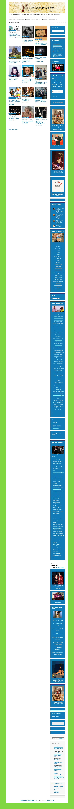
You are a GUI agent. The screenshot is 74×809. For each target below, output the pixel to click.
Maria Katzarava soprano (58, 538)
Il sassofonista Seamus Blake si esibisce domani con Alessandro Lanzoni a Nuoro (41, 59)
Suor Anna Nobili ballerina (58, 391)
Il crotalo (58, 260)
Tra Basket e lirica (58, 270)
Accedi (54, 423)
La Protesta (58, 283)
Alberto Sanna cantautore (58, 487)
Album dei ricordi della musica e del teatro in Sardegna (57, 587)
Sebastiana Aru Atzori (58, 786)
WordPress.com (50, 800)
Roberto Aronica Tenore (58, 393)
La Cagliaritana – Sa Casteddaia (53, 14)
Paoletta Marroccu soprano (58, 368)
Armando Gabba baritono (58, 400)
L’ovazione (58, 262)
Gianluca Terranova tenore (58, 327)
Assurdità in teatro (58, 634)
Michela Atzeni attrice (57, 485)
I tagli (58, 250)
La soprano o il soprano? (58, 289)
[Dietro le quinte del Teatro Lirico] (50, 21)
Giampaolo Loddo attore (58, 524)
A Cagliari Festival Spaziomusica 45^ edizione (13, 79)
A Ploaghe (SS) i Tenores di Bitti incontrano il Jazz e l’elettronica (14, 118)
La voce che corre (58, 279)
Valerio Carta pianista (57, 509)
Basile (60, 147)
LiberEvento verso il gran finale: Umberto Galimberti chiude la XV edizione (27, 80)
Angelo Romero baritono (58, 466)
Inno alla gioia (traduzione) (58, 226)
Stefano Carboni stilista (58, 496)
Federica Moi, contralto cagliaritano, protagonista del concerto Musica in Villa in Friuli (41, 122)
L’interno (58, 252)
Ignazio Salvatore (57, 146)
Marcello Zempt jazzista (58, 505)
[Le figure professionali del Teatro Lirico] (56, 21)
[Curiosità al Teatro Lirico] (64, 21)
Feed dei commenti (57, 426)
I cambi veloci (58, 258)
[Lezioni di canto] (48, 21)
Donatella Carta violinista (58, 402)
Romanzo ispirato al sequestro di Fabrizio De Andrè (58, 172)
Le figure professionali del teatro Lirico (58, 601)
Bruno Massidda (58, 409)
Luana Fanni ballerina (58, 366)
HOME (10, 14)
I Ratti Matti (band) (57, 507)
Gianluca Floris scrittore (58, 476)
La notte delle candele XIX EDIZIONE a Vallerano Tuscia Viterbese (27, 60)
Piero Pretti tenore (57, 495)
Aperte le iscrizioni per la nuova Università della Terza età (59, 222)
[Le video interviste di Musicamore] (58, 21)
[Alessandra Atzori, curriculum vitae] (62, 21)
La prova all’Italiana (58, 285)
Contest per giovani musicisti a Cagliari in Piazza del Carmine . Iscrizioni (14, 102)
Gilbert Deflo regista (57, 489)
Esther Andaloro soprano (58, 533)
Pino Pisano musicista (57, 518)
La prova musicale (58, 268)
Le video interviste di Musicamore (16, 19)
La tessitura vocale (58, 264)
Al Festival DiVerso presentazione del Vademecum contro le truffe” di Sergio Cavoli (15, 35)
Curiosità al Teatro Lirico (14, 22)
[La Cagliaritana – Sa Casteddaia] (52, 21)
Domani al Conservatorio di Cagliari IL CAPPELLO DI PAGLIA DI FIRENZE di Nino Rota (59, 776)
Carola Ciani (55, 551)
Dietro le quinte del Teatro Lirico (37, 14)
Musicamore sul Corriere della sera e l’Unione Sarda (20, 17)
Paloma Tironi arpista (57, 479)
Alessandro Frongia (57, 555)
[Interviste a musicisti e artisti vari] (60, 21)
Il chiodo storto (58, 248)
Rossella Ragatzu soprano (58, 338)
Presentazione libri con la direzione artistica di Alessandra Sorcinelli (41, 43)
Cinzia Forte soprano (58, 330)
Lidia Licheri (55, 553)
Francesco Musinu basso (58, 547)
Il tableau (58, 254)
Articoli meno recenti (13, 129)
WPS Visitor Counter (60, 567)
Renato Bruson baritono (58, 318)
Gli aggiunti (58, 266)
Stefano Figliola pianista (58, 511)
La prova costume (58, 277)
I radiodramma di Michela (58, 491)
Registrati (55, 422)
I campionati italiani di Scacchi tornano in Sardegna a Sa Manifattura (28, 100)
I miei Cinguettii (56, 716)
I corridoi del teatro (58, 620)
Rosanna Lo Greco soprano (58, 395)
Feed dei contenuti (57, 425)
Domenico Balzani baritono (58, 328)
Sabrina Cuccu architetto (58, 474)
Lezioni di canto (25, 14)
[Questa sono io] (46, 21)
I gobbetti (58, 246)
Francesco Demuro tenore (56, 455)
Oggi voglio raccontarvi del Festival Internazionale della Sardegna (41, 83)
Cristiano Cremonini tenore (58, 352)
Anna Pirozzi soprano (58, 332)
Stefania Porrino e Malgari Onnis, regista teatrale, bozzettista (58, 375)
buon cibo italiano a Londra (58, 704)
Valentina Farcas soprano (58, 526)
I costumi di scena (58, 275)
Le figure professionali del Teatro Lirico (41, 17)
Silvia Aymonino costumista (58, 347)
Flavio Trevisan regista (57, 549)
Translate (61, 738)
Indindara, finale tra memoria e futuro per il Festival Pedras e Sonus (41, 102)
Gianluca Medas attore (57, 493)
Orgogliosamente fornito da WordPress (28, 800)
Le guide (58, 287)
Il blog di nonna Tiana (58, 783)
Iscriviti (55, 96)
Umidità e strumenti (58, 256)
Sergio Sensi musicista (57, 517)
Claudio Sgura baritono (58, 404)
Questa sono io (16, 14)
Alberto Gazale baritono (58, 385)
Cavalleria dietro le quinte (58, 281)
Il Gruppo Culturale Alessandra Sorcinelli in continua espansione (27, 122)
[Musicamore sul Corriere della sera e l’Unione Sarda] (54, 21)
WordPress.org (56, 428)
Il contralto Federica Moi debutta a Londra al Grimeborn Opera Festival (27, 41)
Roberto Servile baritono (58, 477)
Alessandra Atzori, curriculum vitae (49, 19)
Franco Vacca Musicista (58, 531)
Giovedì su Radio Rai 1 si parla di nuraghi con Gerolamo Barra (14, 61)
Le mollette (58, 244)
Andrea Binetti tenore (58, 354)
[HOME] (44, 21)
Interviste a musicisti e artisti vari (32, 19)
